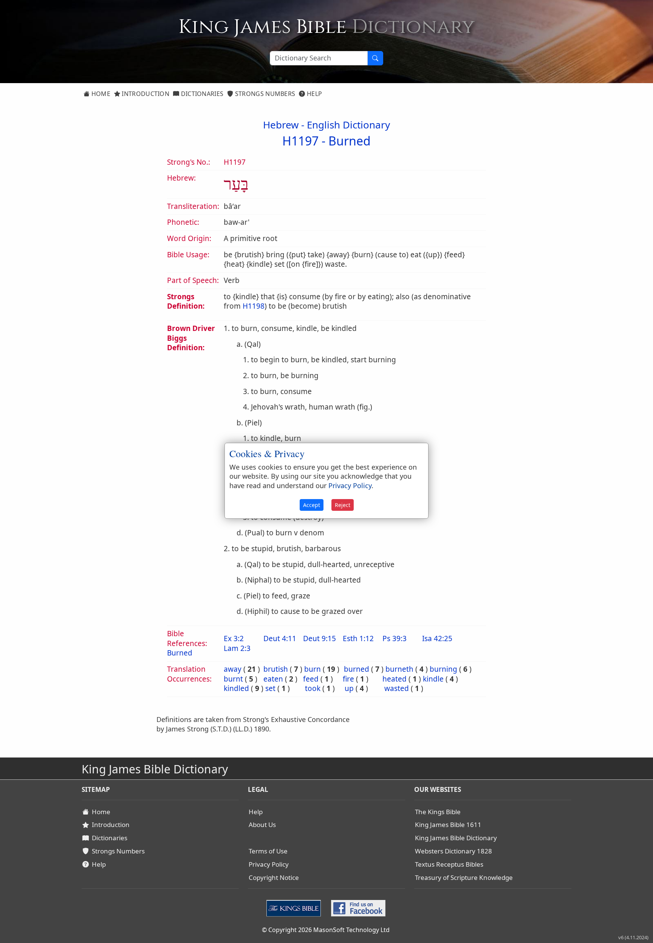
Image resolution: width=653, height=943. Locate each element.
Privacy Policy (269, 864)
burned (356, 669)
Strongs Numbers (265, 94)
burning (443, 669)
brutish (275, 669)
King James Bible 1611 (448, 824)
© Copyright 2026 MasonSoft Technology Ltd (326, 930)
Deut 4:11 (279, 638)
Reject (342, 505)
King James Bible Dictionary (456, 837)
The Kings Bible (438, 811)
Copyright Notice (274, 877)
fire (348, 679)
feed (311, 679)
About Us (262, 824)
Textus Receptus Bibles (449, 864)
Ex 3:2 (234, 638)
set (270, 688)
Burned (349, 141)
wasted (396, 688)
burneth (399, 669)
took (312, 688)
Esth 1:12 (358, 638)
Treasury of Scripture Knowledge (464, 877)
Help (313, 94)
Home (100, 94)
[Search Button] (375, 58)
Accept (311, 505)
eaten (273, 679)
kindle (433, 679)
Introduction (144, 94)
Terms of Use (268, 851)
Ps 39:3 (394, 638)
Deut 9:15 (319, 638)
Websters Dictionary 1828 (453, 851)
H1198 (254, 306)
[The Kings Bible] (295, 907)
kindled (236, 688)
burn (312, 669)
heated (394, 679)
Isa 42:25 (437, 638)
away (232, 669)
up (349, 688)
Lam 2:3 (237, 648)
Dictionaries (201, 94)
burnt (233, 679)
